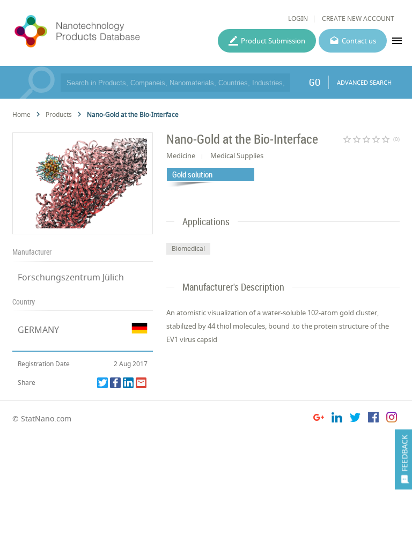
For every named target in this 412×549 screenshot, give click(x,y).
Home (21, 114)
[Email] (141, 382)
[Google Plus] (318, 419)
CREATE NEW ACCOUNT (358, 18)
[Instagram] (391, 419)
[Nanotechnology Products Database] (104, 31)
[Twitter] (102, 382)
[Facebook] (115, 382)
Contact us (359, 41)
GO (314, 82)
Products (59, 114)
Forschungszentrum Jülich (71, 277)
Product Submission (273, 41)
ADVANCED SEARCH (364, 82)
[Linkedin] (128, 382)
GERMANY (38, 330)
